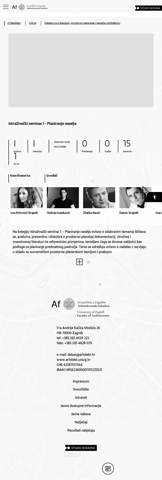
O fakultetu (14, 23)
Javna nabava (81, 414)
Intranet (81, 397)
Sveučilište (81, 389)
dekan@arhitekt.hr (81, 354)
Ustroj (32, 23)
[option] (26, 201)
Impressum (81, 381)
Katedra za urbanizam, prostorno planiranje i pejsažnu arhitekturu (82, 23)
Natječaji (81, 422)
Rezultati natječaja (81, 430)
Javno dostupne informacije (81, 405)
